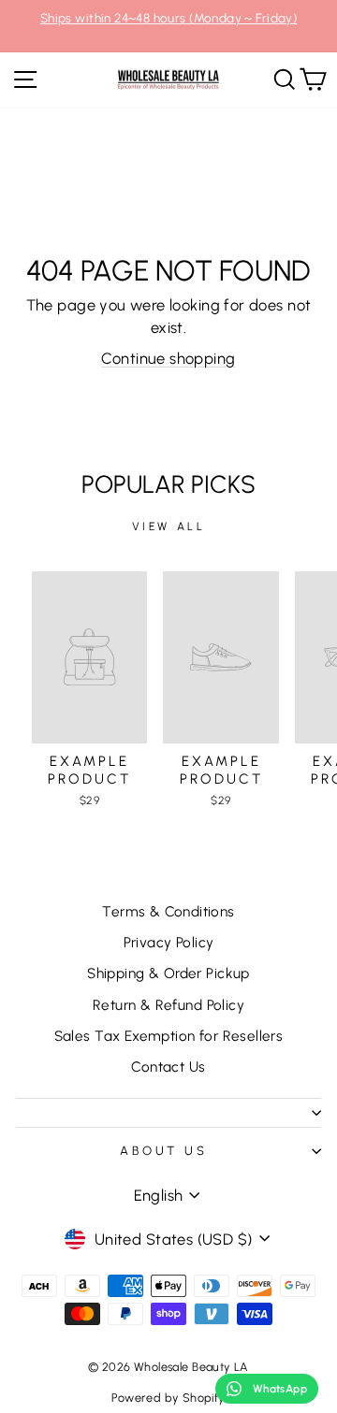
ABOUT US (164, 1150)
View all (169, 526)
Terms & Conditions (168, 911)
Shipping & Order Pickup (168, 973)
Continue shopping (168, 358)
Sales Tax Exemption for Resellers (169, 1036)
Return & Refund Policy (168, 1005)
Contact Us (168, 1066)
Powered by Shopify (168, 1398)
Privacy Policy (169, 942)
